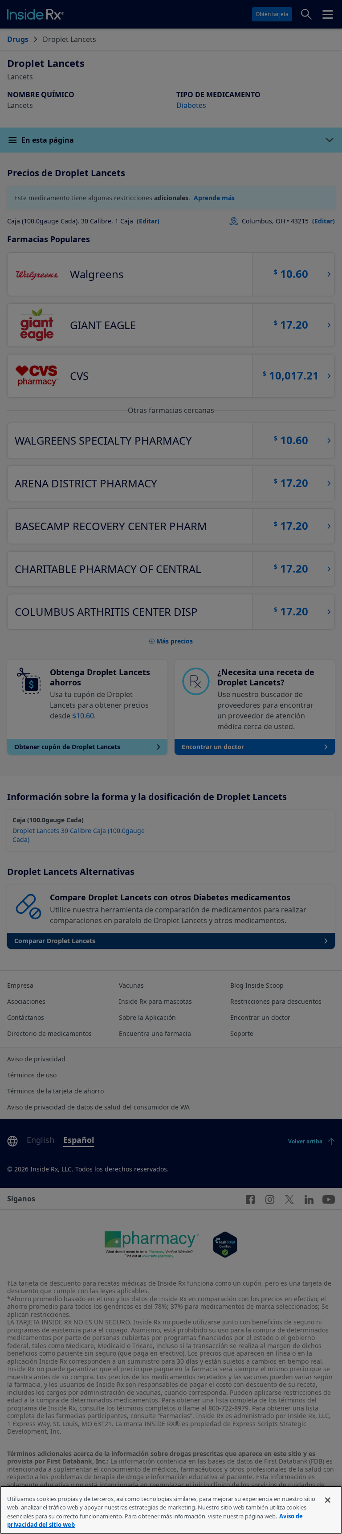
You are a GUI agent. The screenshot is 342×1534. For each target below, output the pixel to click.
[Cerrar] (328, 1500)
